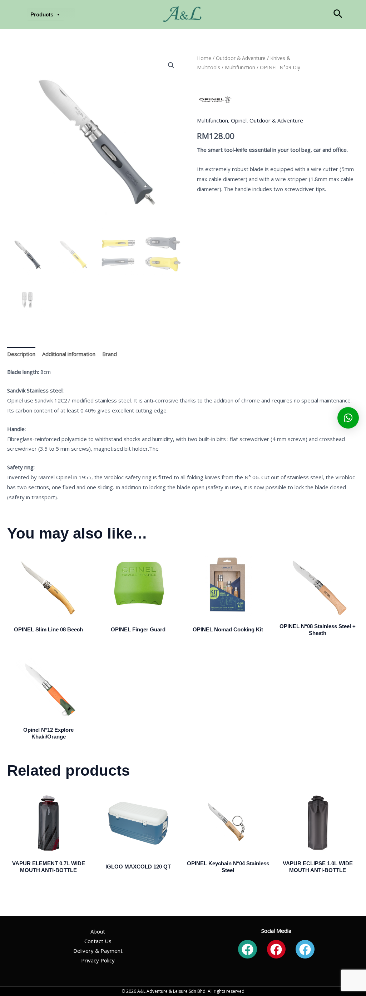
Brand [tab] (109, 353)
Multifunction (240, 67)
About (97, 931)
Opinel (239, 120)
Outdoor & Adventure (241, 58)
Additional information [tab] (68, 353)
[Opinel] (215, 100)
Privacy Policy (98, 960)
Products (41, 14)
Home (204, 58)
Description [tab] (21, 353)
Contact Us (98, 941)
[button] (338, 14)
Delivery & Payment (98, 950)
